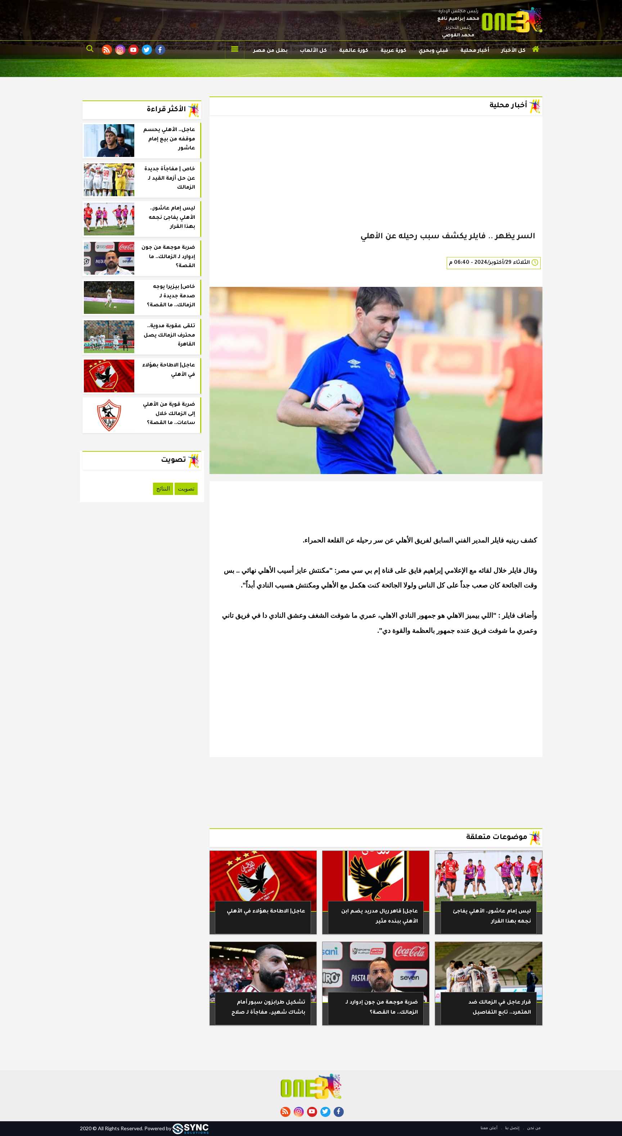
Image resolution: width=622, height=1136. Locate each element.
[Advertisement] (375, 185)
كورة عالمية (353, 51)
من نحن (533, 1128)
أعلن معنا (489, 1128)
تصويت (186, 489)
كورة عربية (393, 51)
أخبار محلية (474, 51)
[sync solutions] (190, 1128)
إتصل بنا (511, 1128)
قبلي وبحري (433, 51)
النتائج (163, 489)
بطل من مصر (270, 51)
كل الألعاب (313, 51)
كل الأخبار (513, 51)
